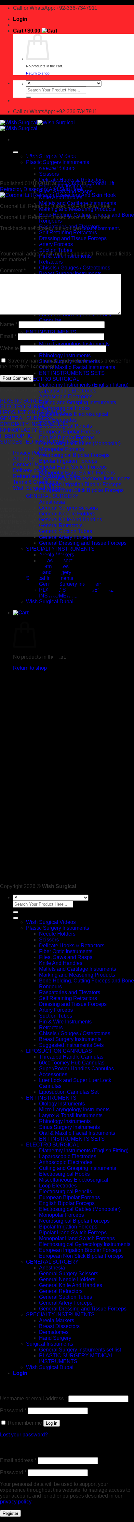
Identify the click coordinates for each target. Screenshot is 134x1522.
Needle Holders (57, 934)
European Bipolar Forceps (69, 431)
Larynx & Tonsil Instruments (70, 1115)
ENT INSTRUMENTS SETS (72, 373)
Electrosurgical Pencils (65, 1191)
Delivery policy (30, 470)
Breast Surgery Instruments (70, 1039)
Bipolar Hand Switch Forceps (73, 467)
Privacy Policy (29, 453)
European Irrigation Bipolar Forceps (80, 484)
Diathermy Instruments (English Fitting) (83, 385)
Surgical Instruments (49, 1344)
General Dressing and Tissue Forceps (83, 1308)
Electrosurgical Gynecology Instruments (84, 478)
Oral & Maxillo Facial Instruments (77, 367)
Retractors (51, 262)
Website (9, 348)
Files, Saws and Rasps (65, 957)
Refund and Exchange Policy (46, 476)
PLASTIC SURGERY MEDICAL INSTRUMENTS (76, 1358)
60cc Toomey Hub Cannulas (71, 1062)
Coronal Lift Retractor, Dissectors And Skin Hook (57, 186)
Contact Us (26, 464)
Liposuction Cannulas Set (69, 1092)
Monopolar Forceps (61, 449)
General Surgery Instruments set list (80, 1349)
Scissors (49, 174)
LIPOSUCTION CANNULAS (33, 412)
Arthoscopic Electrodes (65, 396)
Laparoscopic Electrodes (67, 390)
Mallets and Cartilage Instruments (77, 969)
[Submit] (28, 97)
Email (8, 336)
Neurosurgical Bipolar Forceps (74, 455)
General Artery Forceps (65, 537)
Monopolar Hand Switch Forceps (77, 472)
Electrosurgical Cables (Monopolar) (80, 1209)
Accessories (53, 1074)
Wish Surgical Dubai (50, 1367)
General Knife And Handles (70, 1285)
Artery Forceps (56, 244)
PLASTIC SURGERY (25, 401)
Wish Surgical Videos (38, 488)
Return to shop (37, 73)
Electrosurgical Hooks (64, 408)
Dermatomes (54, 1332)
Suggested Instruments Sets (71, 1045)
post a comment (100, 228)
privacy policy (15, 1501)
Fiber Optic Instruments (65, 951)
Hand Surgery (55, 1338)
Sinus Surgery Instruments (69, 1127)
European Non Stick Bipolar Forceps (81, 490)
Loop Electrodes (58, 420)
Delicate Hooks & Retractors (71, 180)
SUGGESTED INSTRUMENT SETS (42, 442)
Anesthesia (52, 502)
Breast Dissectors (59, 1326)
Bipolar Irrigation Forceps (68, 461)
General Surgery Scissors (68, 1273)
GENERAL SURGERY (52, 496)
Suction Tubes (55, 250)
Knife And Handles (60, 963)
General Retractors (61, 525)
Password (13, 1410)
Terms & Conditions (35, 482)
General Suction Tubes (65, 1297)
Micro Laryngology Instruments (74, 344)
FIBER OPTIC (16, 436)
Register (10, 1513)
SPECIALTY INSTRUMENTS (34, 424)
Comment (13, 270)
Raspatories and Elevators (69, 992)
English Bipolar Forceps (67, 437)
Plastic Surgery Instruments (57, 928)
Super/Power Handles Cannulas (76, 1068)
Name (8, 324)
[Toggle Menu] (15, 918)
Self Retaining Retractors (68, 232)
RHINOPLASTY (18, 430)
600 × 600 (69, 183)
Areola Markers (56, 1320)
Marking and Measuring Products (77, 975)
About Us (23, 458)
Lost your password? (24, 1434)
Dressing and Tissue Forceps (73, 238)
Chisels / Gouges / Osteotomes (74, 267)
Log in (51, 1423)
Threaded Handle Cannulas (71, 1057)
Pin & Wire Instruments (65, 1021)
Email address (18, 1460)
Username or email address (33, 1398)
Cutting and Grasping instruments (77, 402)
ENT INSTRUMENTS (51, 332)
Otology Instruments (62, 1103)
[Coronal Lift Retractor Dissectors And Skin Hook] (58, 195)
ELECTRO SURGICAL (52, 379)
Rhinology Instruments (65, 355)
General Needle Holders (67, 1279)
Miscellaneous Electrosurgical (73, 414)
